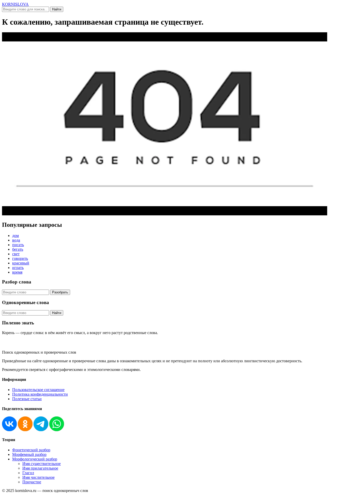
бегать (17, 249)
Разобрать (60, 292)
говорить (20, 258)
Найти (56, 9)
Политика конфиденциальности (40, 394)
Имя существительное (41, 463)
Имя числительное (38, 477)
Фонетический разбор (31, 450)
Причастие (31, 482)
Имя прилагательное (40, 468)
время (17, 272)
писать (18, 245)
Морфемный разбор (29, 454)
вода (16, 240)
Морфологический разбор (34, 459)
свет (16, 254)
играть (18, 267)
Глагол (28, 473)
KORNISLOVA (15, 4)
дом (15, 235)
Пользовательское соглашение (38, 389)
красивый (20, 263)
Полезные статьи (27, 399)
